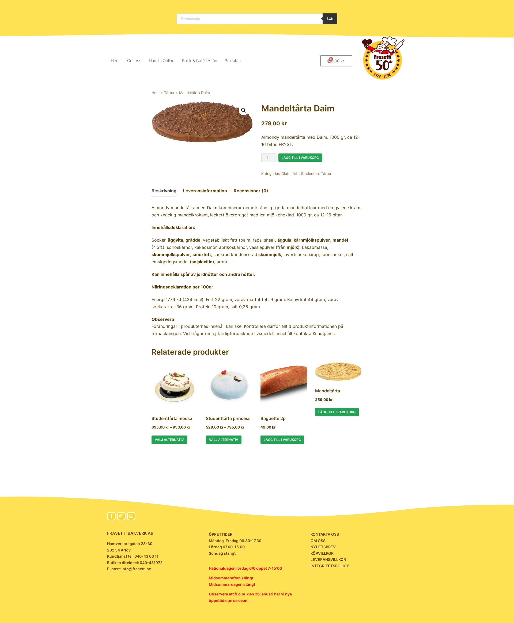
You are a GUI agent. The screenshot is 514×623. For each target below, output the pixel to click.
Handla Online (162, 60)
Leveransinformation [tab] (205, 190)
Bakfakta (233, 60)
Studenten (310, 173)
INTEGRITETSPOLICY (330, 566)
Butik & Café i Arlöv (199, 60)
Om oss (134, 60)
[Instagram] (121, 516)
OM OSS (318, 540)
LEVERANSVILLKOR (328, 559)
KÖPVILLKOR (322, 553)
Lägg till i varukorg (300, 158)
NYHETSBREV (323, 547)
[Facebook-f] (111, 516)
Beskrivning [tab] (164, 190)
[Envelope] (131, 516)
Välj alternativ (169, 440)
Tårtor (169, 93)
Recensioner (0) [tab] (251, 190)
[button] (243, 110)
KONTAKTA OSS (325, 534)
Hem (115, 60)
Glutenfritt (290, 173)
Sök (330, 19)
